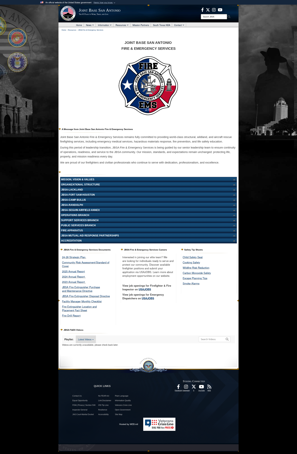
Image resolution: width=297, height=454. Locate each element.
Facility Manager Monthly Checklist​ (82, 301)
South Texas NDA (161, 25)
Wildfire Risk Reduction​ (196, 267)
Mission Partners (141, 25)
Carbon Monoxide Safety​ (197, 273)
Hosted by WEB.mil (128, 424)
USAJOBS (145, 289)
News (88, 25)
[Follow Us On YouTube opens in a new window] (201, 387)
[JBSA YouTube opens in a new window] (220, 9)
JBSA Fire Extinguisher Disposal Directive (86, 296)
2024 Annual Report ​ (74, 276)
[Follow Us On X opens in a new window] (194, 387)
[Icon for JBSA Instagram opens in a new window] (214, 9)
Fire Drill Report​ (71, 315)
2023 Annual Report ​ (74, 282)
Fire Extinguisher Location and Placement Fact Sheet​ (79, 308)
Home (79, 25)
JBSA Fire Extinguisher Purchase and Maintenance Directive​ (81, 289)
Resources (121, 25)
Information (103, 25)
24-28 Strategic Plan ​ (74, 257)
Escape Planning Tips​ (195, 278)
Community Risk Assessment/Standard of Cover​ (85, 264)
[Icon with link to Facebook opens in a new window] (202, 9)
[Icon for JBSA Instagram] (186, 387)
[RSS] (209, 387)
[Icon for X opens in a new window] (208, 9)
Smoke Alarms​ (191, 283)
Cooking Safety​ (191, 262)
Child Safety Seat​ (193, 257)
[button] (105, 2)
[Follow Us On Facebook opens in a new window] (178, 387)
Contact (178, 25)
